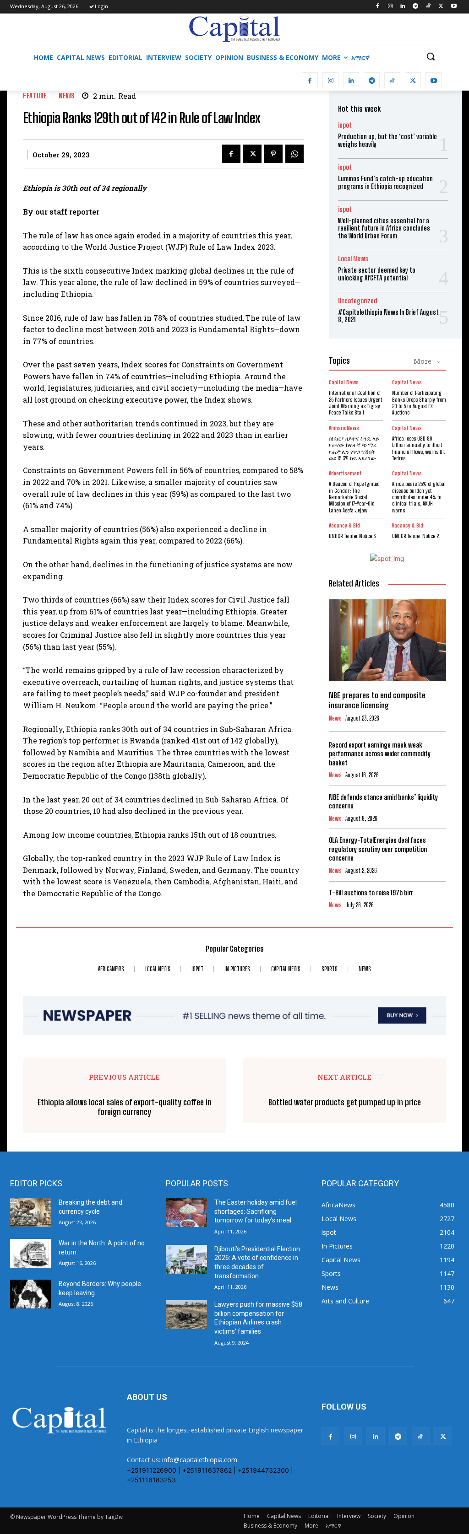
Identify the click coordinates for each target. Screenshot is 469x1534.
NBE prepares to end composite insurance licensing (377, 700)
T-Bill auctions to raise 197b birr (371, 892)
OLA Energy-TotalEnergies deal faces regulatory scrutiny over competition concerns (378, 849)
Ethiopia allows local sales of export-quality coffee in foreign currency (125, 1107)
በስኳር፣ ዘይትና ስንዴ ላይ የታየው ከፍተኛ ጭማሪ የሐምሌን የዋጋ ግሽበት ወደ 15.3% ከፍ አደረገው (354, 448)
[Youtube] (453, 6)
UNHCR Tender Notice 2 (415, 536)
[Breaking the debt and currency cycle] (30, 1212)
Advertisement (345, 473)
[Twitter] (441, 6)
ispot (345, 125)
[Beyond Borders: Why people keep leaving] (30, 1294)
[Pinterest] (273, 154)
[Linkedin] (403, 6)
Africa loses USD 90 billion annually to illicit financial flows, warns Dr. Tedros (418, 448)
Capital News (344, 382)
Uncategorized (357, 300)
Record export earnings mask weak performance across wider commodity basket (380, 754)
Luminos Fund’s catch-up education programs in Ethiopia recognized (385, 182)
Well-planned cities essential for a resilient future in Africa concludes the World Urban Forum (384, 228)
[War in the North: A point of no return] (30, 1253)
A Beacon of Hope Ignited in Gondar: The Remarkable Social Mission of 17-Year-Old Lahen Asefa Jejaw (354, 497)
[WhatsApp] (294, 154)
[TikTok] (428, 6)
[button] (431, 56)
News (67, 95)
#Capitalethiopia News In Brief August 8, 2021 (388, 316)
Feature (35, 95)
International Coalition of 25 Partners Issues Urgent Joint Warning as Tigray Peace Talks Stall (355, 402)
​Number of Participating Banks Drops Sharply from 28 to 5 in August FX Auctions (419, 402)
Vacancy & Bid (344, 525)
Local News (353, 258)
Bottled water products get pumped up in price (344, 1102)
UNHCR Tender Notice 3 (352, 536)
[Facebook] (377, 6)
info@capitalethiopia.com (199, 1459)
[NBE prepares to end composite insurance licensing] (387, 640)
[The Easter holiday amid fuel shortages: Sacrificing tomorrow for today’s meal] (186, 1212)
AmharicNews (344, 428)
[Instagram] (390, 6)
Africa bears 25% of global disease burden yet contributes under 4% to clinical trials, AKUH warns (419, 497)
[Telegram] (415, 6)
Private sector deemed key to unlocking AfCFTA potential (376, 274)
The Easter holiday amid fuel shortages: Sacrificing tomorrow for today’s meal (255, 1211)
